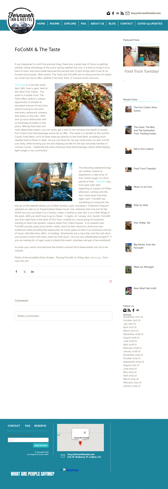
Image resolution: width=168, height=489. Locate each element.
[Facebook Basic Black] (113, 13)
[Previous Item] (128, 56)
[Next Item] (154, 56)
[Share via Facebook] (16, 271)
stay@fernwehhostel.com (146, 13)
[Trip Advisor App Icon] (117, 13)
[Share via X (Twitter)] (24, 271)
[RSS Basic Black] (122, 13)
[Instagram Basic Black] (108, 13)
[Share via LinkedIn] (32, 271)
